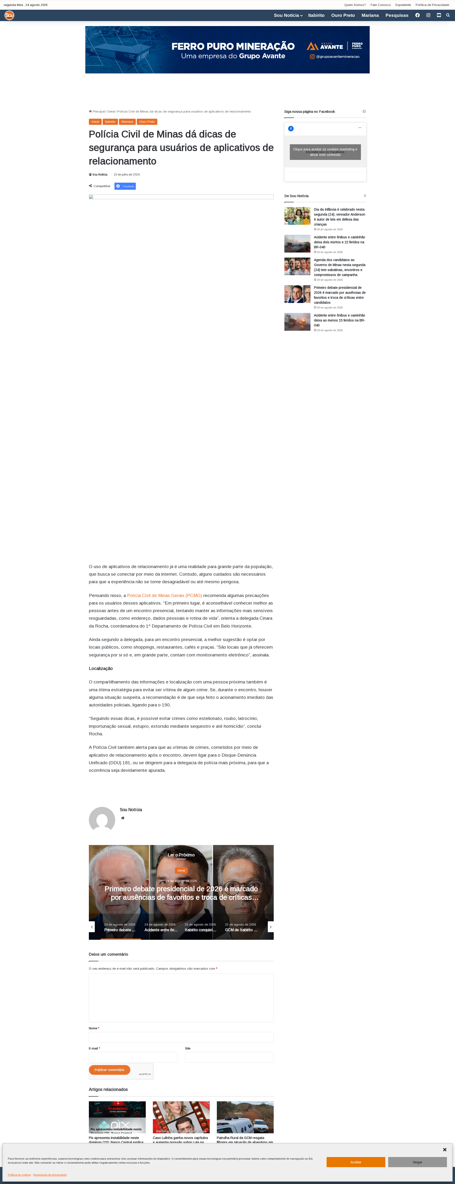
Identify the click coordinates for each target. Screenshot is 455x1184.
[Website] (123, 818)
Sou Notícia (286, 15)
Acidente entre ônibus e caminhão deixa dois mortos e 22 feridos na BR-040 (339, 242)
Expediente (403, 5)
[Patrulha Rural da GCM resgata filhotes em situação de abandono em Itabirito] (245, 1117)
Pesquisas (397, 15)
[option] (181, 892)
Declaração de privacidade (50, 1174)
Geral (111, 111)
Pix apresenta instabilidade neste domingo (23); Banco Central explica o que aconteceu (116, 1142)
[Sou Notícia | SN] (9, 15)
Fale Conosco (381, 5)
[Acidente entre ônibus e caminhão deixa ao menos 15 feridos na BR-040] (297, 322)
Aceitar (355, 1162)
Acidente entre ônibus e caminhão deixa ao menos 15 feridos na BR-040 (339, 320)
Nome (94, 1028)
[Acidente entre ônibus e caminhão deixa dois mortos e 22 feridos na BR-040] (297, 244)
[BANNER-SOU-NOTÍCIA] (227, 49)
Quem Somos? (355, 5)
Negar (417, 1162)
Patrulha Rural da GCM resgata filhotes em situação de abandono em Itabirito (245, 1142)
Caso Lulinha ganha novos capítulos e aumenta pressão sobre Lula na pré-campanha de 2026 (180, 1142)
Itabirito (316, 15)
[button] (444, 1149)
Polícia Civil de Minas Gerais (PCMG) (164, 595)
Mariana (370, 15)
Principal (98, 111)
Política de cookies (19, 1174)
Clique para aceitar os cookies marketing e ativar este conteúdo (325, 152)
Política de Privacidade (432, 5)
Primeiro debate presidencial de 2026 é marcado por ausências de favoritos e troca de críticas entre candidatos (181, 897)
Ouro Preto (343, 15)
